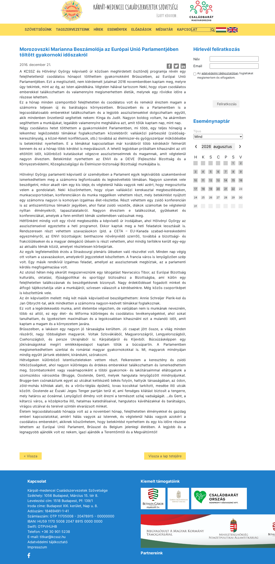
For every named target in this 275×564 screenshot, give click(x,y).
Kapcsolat (187, 29)
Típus (197, 131)
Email (197, 66)
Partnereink (152, 553)
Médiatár (164, 29)
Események (117, 29)
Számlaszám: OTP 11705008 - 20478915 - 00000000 (71, 516)
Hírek (98, 29)
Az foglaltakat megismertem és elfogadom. (225, 75)
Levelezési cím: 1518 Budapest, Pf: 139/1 (60, 501)
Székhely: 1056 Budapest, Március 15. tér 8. (63, 495)
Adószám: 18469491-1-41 (48, 511)
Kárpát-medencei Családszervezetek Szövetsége (68, 490)
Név (196, 59)
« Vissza (30, 456)
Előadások (141, 29)
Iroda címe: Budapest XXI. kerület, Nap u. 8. (63, 506)
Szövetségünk (38, 29)
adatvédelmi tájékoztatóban (220, 73)
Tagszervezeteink (72, 29)
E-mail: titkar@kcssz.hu (47, 537)
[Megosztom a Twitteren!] (176, 66)
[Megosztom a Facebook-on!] (169, 66)
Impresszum (37, 547)
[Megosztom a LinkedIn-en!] (183, 66)
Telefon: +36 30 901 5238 (49, 531)
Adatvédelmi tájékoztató (48, 542)
